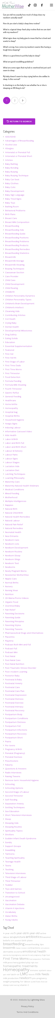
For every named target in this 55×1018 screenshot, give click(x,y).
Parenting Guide (12, 617)
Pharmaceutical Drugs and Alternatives (24, 633)
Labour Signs (11, 458)
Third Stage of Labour (15, 877)
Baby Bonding (11, 168)
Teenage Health (13, 861)
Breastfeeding (12, 226)
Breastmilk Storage (14, 261)
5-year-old (20, 933)
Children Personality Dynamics (20, 296)
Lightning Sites (38, 1000)
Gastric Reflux (12, 393)
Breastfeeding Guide (15, 233)
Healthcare (10, 400)
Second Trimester (14, 796)
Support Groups (13, 846)
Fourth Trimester (13, 389)
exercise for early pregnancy (32, 955)
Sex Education (12, 811)
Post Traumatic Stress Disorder (20, 668)
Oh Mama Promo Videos (17, 598)
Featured (9, 350)
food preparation (35, 959)
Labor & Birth (11, 439)
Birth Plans (10, 214)
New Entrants (11, 536)
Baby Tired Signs (13, 199)
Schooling (10, 784)
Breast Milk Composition (17, 222)
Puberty (9, 765)
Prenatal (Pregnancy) (15, 753)
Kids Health (10, 435)
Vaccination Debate (14, 904)
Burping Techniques (14, 268)
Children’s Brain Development (19, 303)
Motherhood (11, 497)
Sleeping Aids (11, 823)
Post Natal (10, 656)
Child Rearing (11, 288)
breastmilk (9, 947)
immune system (38, 970)
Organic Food (11, 602)
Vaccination (10, 900)
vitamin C (24, 985)
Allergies (9, 148)
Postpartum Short (14, 737)
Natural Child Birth (14, 513)
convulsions (45, 948)
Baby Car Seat (12, 179)
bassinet (46, 937)
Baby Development (14, 191)
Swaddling (10, 850)
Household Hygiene (14, 420)
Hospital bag (11, 412)
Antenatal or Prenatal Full (17, 152)
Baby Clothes (11, 183)
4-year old (8, 933)
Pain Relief (10, 610)
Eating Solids (11, 338)
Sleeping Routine (13, 827)
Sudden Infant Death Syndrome (20, 838)
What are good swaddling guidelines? (18, 61)
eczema (18, 952)
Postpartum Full (13, 726)
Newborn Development (16, 547)
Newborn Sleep (12, 555)
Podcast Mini (11, 652)
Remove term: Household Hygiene (22, 780)
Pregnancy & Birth (13, 749)
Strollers (9, 834)
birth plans (27, 940)
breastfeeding (13, 944)
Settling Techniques (15, 807)
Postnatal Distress (14, 699)
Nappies (9, 505)
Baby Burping (11, 172)
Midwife (31, 975)
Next (22, 100)
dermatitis (8, 952)
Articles (9, 160)
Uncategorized (12, 896)
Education (10, 342)
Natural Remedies (14, 528)
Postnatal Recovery (14, 710)
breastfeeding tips (34, 944)
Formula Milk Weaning (15, 385)
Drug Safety (11, 334)
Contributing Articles (15, 315)
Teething (9, 869)
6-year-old (33, 933)
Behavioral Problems (15, 210)
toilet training (14, 985)
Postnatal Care (12, 687)
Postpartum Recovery (16, 734)
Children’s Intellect (14, 307)
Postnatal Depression (16, 695)
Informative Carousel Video (18, 431)
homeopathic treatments (20, 966)
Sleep (8, 819)
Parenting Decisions (14, 613)
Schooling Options (14, 788)
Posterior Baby (12, 675)
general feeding (13, 963)
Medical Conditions (14, 489)
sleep (6, 985)
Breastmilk (10, 257)
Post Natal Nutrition (14, 664)
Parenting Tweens (13, 629)
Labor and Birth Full (14, 443)
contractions (33, 948)
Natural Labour (12, 520)
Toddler (9, 885)
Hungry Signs (11, 423)
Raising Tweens (12, 776)
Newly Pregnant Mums (16, 571)
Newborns (10, 567)
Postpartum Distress (15, 722)
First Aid (9, 354)
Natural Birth (11, 509)
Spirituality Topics (14, 831)
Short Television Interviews (18, 815)
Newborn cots (12, 544)
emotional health (34, 951)
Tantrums (10, 854)
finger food (46, 955)
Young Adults (11, 920)
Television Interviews (15, 873)
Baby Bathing (11, 164)
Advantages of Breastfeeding (19, 140)
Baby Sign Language (14, 195)
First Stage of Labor (15, 361)
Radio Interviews (13, 772)
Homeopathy (11, 408)
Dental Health (12, 327)
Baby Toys (10, 203)
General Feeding (13, 396)
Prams (8, 741)
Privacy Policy (27, 1006)
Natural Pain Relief (14, 524)
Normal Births (11, 582)
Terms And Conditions (27, 1012)
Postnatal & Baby (13, 679)
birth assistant (16, 941)
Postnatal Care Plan (14, 691)
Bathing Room (12, 206)
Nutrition (9, 594)
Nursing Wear (11, 590)
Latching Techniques (15, 474)
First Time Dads (13, 365)
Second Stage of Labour (17, 792)
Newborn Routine (13, 551)
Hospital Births (12, 416)
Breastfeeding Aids (14, 230)
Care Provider (11, 276)
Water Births (11, 916)
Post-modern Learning (16, 672)
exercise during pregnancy (12, 955)
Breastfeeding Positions (17, 237)
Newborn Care (12, 540)
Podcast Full (11, 648)
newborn (25, 978)
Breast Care (11, 218)
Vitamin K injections (14, 908)
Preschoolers (11, 761)
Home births (11, 404)
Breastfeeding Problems (17, 241)
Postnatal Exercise (14, 703)
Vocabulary (10, 912)
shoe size (44, 982)
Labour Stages (12, 462)
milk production (11, 978)
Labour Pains (11, 454)
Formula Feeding (13, 381)
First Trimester (12, 373)
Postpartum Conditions (16, 718)
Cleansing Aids (12, 311)
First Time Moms (13, 369)
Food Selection (12, 377)
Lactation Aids (12, 466)
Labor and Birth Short (15, 447)
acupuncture (17, 936)
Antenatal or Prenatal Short (18, 156)
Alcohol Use (11, 144)
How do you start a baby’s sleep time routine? (21, 23)
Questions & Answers (15, 768)
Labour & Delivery (13, 451)
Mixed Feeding (12, 493)
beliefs (6, 940)
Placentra (9, 637)
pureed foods (35, 982)
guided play (24, 962)
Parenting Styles (13, 625)
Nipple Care (11, 579)
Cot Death (10, 319)
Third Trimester (12, 881)
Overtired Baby (12, 606)
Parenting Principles (14, 621)
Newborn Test (12, 563)
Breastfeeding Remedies (17, 249)
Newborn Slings (12, 559)
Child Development (14, 284)
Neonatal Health (13, 532)
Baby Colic (10, 187)
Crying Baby (10, 323)
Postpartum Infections (16, 730)
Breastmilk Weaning (14, 265)
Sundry (8, 842)
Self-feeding (11, 799)
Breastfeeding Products (16, 245)
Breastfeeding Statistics (17, 253)
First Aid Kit (10, 358)
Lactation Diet (12, 470)
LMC (24, 974)
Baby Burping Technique (16, 175)
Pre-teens (10, 745)
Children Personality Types (18, 299)
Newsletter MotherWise (17, 575)
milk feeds (42, 974)
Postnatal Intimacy (14, 706)
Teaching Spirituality (15, 858)
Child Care (10, 280)
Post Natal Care (13, 660)
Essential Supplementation (18, 346)
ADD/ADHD (10, 137)
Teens (8, 865)
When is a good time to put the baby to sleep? (21, 55)
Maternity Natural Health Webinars (22, 486)
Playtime (9, 641)
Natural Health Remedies (17, 517)
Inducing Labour (13, 427)
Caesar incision (21, 948)
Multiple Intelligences (15, 501)
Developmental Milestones (18, 330)
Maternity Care (12, 482)
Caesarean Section (14, 272)
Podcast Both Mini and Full (18, 644)
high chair (34, 963)
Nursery (9, 586)
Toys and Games (13, 889)
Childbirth (10, 292)
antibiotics (34, 937)
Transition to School (15, 892)
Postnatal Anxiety (13, 683)
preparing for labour (20, 981)
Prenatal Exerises (13, 757)
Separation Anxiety (14, 803)
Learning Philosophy (14, 478)
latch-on (15, 974)
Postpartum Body (13, 714)
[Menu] (51, 5)
